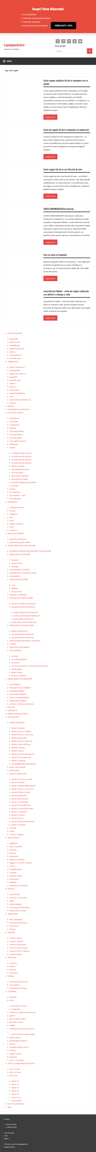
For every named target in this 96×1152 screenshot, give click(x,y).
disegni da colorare (17, 373)
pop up (12, 1044)
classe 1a (15, 1081)
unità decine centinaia (18, 885)
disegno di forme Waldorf (20, 687)
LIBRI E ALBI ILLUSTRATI (18, 713)
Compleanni (14, 424)
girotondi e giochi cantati (19, 542)
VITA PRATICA (15, 650)
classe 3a (15, 1087)
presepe (14, 485)
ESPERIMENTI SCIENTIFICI (19, 409)
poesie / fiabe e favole (20, 792)
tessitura (13, 1057)
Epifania (12, 428)
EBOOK (11, 406)
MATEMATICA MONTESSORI (21, 625)
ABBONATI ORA (63, 25)
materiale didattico (17, 393)
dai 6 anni (13, 1075)
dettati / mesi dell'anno (21, 744)
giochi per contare (16, 859)
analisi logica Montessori (23, 619)
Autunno (13, 963)
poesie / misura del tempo (22, 808)
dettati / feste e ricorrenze (22, 734)
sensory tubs (16, 591)
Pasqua (12, 489)
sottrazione (14, 879)
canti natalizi (14, 894)
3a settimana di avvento (21, 459)
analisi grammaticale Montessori (26, 615)
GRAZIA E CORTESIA (18, 594)
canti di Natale (17, 472)
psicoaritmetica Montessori (22, 634)
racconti (12, 828)
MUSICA (11, 888)
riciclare (12, 1050)
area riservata (9, 1133)
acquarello (13, 339)
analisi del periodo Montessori (25, 612)
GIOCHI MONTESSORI (18, 579)
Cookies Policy (11, 1127)
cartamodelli (14, 370)
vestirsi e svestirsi (18, 675)
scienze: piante (15, 954)
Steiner (12, 929)
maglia (12, 1025)
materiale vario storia (18, 988)
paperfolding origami (18, 1040)
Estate (12, 966)
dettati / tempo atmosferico (23, 754)
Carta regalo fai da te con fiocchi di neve (62, 169)
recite (11, 831)
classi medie (16, 1100)
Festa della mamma (17, 441)
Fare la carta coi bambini (55, 255)
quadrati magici (15, 875)
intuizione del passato (18, 981)
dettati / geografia (19, 738)
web (9, 1107)
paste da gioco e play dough (22, 1034)
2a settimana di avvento (21, 456)
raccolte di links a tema (18, 1047)
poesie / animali (17, 782)
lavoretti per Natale (19, 479)
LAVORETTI (12, 710)
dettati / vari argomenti (21, 757)
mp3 (11, 396)
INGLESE (11, 707)
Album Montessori (17, 367)
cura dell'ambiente (19, 659)
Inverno (12, 969)
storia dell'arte (15, 355)
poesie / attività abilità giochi (23, 785)
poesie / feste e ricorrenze (22, 789)
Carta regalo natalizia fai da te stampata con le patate (65, 82)
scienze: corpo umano (18, 947)
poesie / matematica (19, 802)
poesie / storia (17, 818)
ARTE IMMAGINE (15, 333)
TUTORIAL (12, 991)
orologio (12, 872)
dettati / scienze (18, 747)
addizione (13, 843)
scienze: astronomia (17, 944)
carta (11, 1000)
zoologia (14, 566)
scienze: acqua (15, 938)
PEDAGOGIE (13, 914)
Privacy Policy (11, 1124)
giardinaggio (16, 669)
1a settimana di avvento (21, 453)
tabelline (13, 882)
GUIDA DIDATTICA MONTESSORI (21, 545)
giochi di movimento (17, 539)
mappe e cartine (16, 523)
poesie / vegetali (18, 824)
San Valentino (15, 498)
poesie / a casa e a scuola (21, 779)
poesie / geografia (18, 795)
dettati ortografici (16, 722)
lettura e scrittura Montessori (23, 603)
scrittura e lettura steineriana (21, 704)
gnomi (12, 1015)
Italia (11, 520)
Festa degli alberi (16, 431)
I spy (13, 585)
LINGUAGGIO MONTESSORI (21, 598)
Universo (13, 530)
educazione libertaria (18, 922)
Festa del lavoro (16, 434)
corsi (6, 1135)
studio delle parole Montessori (24, 622)
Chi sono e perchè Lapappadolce (16, 1144)
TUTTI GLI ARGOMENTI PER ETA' (21, 1063)
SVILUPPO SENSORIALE (19, 647)
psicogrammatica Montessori (23, 607)
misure (12, 866)
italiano (12, 386)
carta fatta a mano (18, 1006)
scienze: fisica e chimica (19, 951)
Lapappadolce (14, 45)
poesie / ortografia (19, 811)
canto (11, 901)
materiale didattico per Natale (23, 482)
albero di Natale (18, 466)
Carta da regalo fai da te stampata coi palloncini (66, 130)
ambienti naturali (16, 507)
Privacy (7, 1119)
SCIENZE (11, 932)
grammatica (14, 770)
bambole (13, 997)
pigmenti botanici (16, 348)
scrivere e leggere (16, 834)
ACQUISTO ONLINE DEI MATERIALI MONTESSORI (30, 551)
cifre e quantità (15, 846)
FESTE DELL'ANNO (15, 412)
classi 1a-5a (16, 1097)
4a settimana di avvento (21, 463)
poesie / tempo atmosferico (22, 821)
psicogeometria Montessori (22, 637)
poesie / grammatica (19, 798)
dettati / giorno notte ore (21, 741)
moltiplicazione (15, 869)
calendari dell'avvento (20, 469)
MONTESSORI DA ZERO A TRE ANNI (24, 640)
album (6, 1138)
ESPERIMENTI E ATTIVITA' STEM (22, 573)
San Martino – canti (17, 495)
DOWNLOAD (13, 361)
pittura (12, 352)
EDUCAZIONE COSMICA (19, 569)
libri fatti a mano (16, 1022)
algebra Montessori (19, 631)
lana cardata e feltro (17, 1019)
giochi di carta (15, 380)
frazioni (12, 853)
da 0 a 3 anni (14, 1069)
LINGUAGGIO (13, 717)
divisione (13, 849)
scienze (12, 403)
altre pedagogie (16, 919)
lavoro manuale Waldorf (19, 697)
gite (11, 517)
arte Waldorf (14, 684)
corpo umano (16, 563)
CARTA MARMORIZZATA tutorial (58, 209)
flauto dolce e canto (17, 910)
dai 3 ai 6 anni (15, 1072)
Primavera (13, 973)
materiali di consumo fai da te (21, 1028)
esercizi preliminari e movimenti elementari (29, 666)
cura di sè (15, 662)
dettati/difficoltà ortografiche (23, 764)
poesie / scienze (18, 815)
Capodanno (14, 418)
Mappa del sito (9, 1147)
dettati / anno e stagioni (21, 731)
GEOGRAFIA (13, 502)
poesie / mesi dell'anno (21, 805)
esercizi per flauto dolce (19, 907)
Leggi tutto (49, 117)
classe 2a (15, 1084)
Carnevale (13, 421)
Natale (12, 447)
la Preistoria (14, 985)
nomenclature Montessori (20, 399)
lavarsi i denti (16, 672)
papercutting (14, 1037)
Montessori (14, 926)
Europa (12, 510)
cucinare (14, 656)
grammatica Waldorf (17, 694)
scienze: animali (16, 941)
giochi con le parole (17, 767)
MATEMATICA (13, 837)
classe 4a (15, 1091)
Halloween (13, 444)
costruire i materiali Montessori (22, 1012)
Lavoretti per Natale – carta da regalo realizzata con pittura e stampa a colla (66, 293)
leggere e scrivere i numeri (20, 862)
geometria (13, 856)
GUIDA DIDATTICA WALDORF (20, 679)
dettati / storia (17, 751)
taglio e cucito (15, 1053)
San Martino (14, 492)
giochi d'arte (14, 342)
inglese (12, 383)
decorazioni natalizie (19, 476)
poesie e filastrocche (18, 773)
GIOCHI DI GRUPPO (16, 533)
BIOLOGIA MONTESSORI (19, 554)
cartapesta (15, 1009)
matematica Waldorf (17, 700)
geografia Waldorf (17, 691)
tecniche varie (15, 358)
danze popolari (15, 904)
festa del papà (15, 437)
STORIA (12, 644)
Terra (11, 527)
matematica (14, 390)
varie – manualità (16, 1060)
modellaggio (14, 345)
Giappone (13, 514)
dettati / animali (18, 728)
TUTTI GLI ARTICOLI (16, 1104)
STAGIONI (12, 957)
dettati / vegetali (18, 760)
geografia (13, 377)
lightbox (14, 588)
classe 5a (15, 1094)
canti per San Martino (18, 897)
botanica (14, 560)
